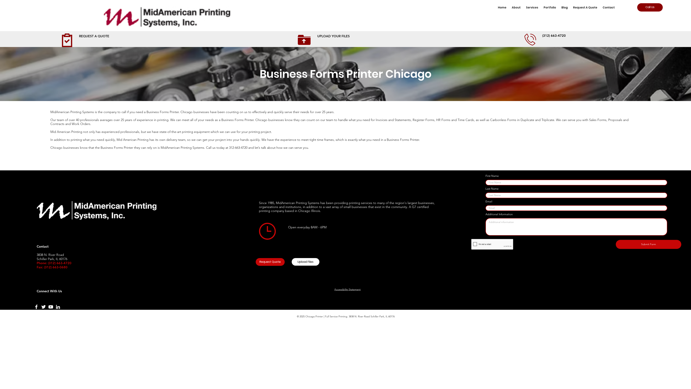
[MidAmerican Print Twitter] (43, 307)
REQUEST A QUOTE (94, 36)
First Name (492, 176)
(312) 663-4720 (554, 35)
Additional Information (499, 214)
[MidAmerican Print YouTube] (51, 307)
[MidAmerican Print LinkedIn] (58, 307)
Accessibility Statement (347, 289)
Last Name (491, 188)
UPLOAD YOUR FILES (333, 36)
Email (488, 201)
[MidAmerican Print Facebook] (36, 307)
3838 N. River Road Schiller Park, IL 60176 (372, 316)
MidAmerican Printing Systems (297, 203)
